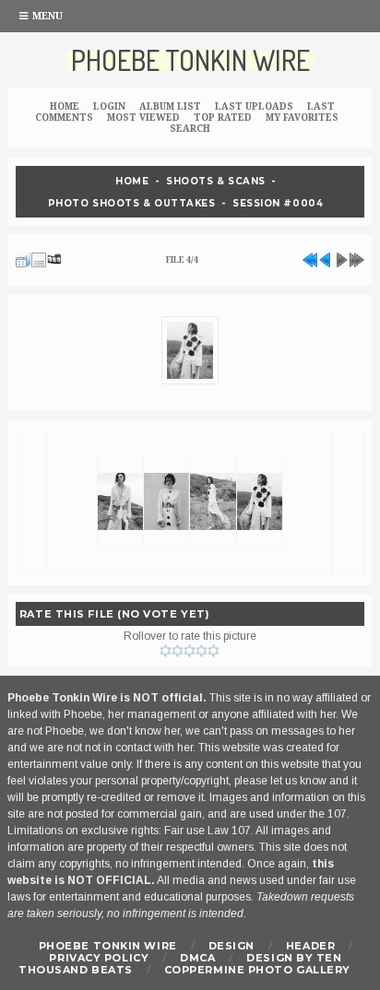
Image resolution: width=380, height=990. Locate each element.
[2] (178, 650)
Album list (170, 106)
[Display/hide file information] (38, 257)
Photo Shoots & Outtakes (132, 202)
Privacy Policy (98, 957)
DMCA (197, 957)
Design (231, 945)
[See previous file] (325, 257)
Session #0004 (277, 202)
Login (109, 106)
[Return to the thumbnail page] (23, 257)
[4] (202, 650)
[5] (214, 650)
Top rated (223, 117)
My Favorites (302, 117)
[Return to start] (310, 257)
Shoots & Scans (216, 180)
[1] (166, 650)
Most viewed (143, 117)
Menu (47, 16)
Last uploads (254, 106)
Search (190, 129)
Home (64, 106)
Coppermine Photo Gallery (257, 969)
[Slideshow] (54, 257)
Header (310, 945)
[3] (190, 650)
